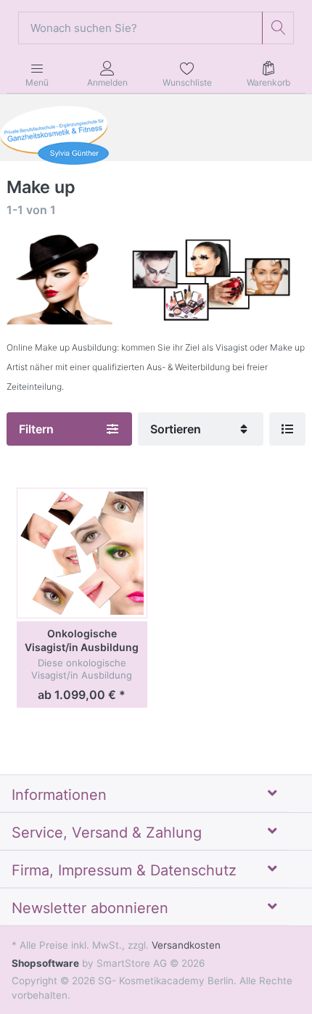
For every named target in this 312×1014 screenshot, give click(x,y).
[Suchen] (278, 28)
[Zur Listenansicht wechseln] (287, 429)
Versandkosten (186, 945)
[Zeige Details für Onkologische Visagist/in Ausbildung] (82, 553)
